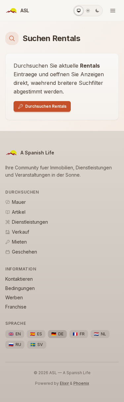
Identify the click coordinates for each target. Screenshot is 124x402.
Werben (14, 297)
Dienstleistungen (30, 222)
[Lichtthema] (88, 10)
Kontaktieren (19, 279)
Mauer (19, 202)
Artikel (18, 212)
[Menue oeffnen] (113, 11)
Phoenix (81, 383)
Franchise (15, 307)
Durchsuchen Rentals (45, 106)
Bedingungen (20, 288)
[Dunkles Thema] (97, 10)
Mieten (19, 242)
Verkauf (20, 232)
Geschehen (24, 252)
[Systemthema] (78, 10)
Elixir (65, 383)
